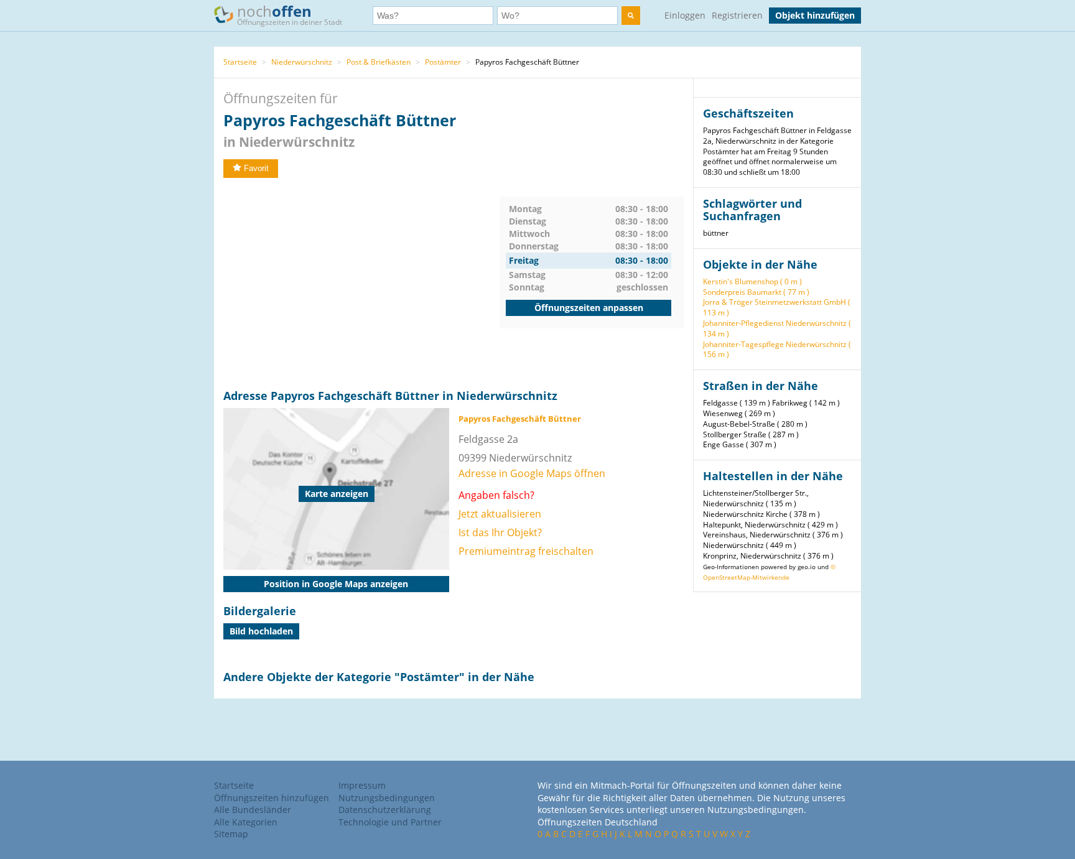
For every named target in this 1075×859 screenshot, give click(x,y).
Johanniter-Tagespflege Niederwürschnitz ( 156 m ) (777, 349)
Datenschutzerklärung (384, 809)
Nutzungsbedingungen (386, 798)
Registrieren (737, 15)
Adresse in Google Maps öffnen (531, 473)
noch (289, 14)
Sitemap (231, 834)
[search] (630, 15)
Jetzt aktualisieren (499, 514)
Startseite (240, 62)
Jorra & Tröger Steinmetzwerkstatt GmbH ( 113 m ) (776, 307)
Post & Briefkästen (379, 62)
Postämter (443, 62)
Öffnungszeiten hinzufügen (271, 798)
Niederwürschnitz (301, 62)
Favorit (256, 168)
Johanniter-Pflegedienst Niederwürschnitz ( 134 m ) (777, 328)
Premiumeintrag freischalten (525, 551)
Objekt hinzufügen (815, 15)
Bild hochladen (261, 631)
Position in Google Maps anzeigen (336, 584)
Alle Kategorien (245, 822)
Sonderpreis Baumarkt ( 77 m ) (756, 292)
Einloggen (684, 15)
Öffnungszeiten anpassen (588, 307)
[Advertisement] (361, 284)
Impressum (362, 785)
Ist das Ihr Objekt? (500, 532)
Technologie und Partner (390, 822)
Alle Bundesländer (252, 809)
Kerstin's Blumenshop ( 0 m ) (752, 281)
